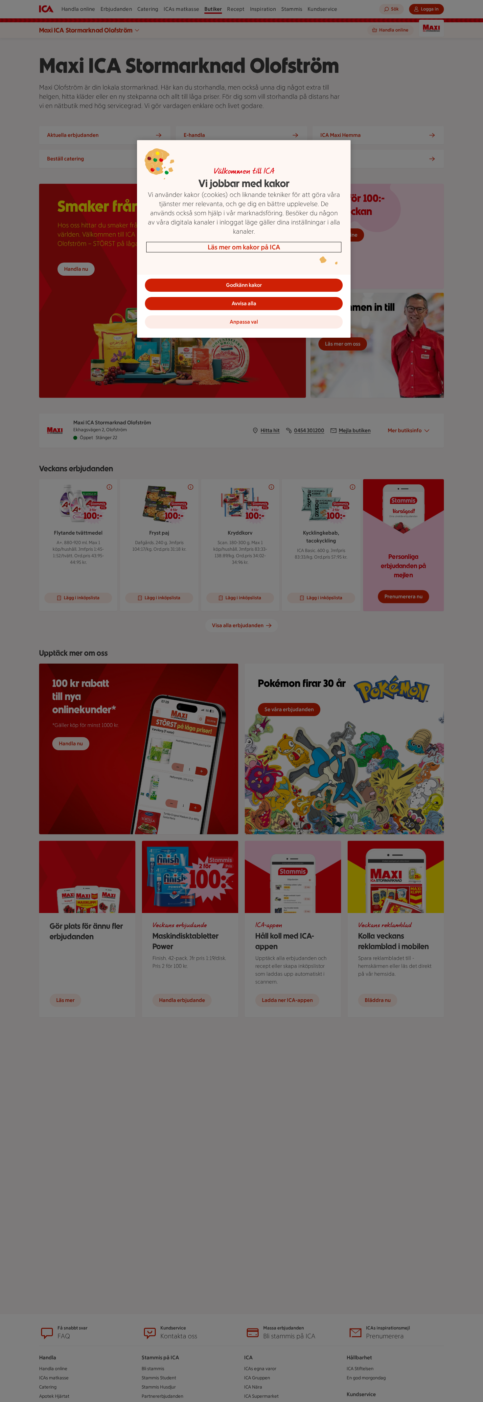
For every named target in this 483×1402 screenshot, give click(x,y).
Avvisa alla (244, 303)
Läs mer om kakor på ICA (244, 247)
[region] (244, 239)
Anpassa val (244, 322)
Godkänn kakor (244, 285)
